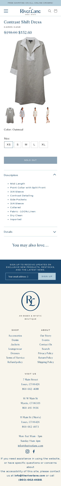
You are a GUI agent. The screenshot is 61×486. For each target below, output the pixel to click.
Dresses (15, 353)
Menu (6, 11)
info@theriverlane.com (30, 445)
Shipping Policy (45, 362)
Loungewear (15, 348)
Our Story (45, 335)
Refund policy (15, 362)
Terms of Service (15, 357)
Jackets (15, 344)
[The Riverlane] (30, 11)
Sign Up (47, 276)
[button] (49, 11)
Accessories (15, 335)
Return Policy (45, 357)
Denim (15, 340)
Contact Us (45, 344)
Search (46, 348)
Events (46, 340)
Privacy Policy (45, 353)
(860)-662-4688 (30, 479)
